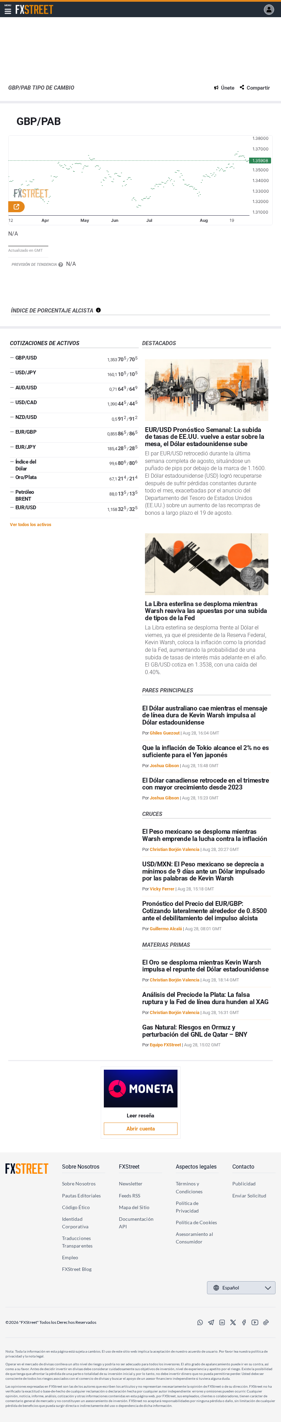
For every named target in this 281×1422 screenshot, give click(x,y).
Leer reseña (140, 1116)
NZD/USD (26, 417)
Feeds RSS (129, 1195)
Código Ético (76, 1207)
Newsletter (131, 1183)
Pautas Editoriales (81, 1195)
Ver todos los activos (30, 524)
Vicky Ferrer (162, 888)
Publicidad (244, 1183)
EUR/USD (25, 507)
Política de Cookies (196, 1222)
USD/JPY (25, 372)
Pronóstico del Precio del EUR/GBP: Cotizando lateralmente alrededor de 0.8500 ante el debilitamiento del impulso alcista (204, 911)
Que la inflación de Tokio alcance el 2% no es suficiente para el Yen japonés (205, 751)
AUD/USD (26, 388)
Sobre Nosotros (80, 1166)
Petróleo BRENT (24, 495)
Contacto (243, 1166)
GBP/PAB (38, 121)
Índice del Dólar (25, 465)
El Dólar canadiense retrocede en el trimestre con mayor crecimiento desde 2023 (205, 784)
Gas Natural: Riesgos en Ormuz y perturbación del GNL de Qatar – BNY (194, 1030)
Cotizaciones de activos (45, 343)
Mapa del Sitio (134, 1207)
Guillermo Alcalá (166, 928)
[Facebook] (244, 1322)
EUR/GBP (26, 432)
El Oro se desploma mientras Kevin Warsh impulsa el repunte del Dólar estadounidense (205, 966)
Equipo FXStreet (165, 1044)
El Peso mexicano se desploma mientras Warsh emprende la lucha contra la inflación (204, 835)
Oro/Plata (26, 477)
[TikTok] (266, 1322)
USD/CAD (26, 402)
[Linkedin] (222, 1322)
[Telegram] (211, 1322)
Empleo (70, 1257)
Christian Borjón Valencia (174, 849)
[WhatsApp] (200, 1322)
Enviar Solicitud (249, 1195)
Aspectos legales (196, 1166)
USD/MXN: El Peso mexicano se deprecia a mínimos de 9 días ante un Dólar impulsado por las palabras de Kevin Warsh (203, 871)
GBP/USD (26, 358)
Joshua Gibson (164, 765)
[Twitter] (233, 1322)
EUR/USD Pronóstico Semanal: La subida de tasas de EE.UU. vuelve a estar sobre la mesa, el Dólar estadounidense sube (204, 437)
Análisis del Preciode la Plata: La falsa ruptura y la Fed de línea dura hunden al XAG (205, 998)
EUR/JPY (25, 447)
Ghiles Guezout (165, 733)
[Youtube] (255, 1322)
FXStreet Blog (76, 1269)
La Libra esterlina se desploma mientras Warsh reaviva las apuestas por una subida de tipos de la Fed (206, 611)
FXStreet (25, 5)
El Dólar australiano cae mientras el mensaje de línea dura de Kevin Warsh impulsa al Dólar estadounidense (204, 715)
